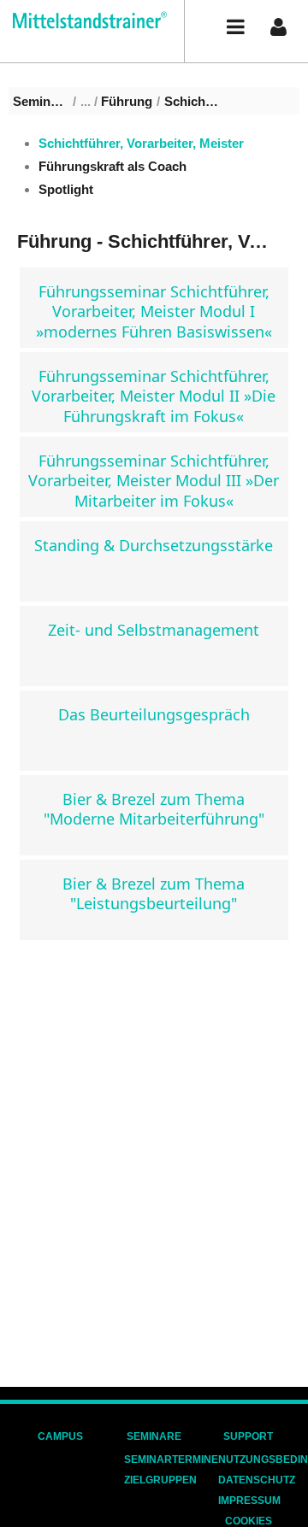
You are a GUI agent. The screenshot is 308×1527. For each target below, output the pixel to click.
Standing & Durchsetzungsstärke (153, 545)
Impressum (249, 1500)
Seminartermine (171, 1459)
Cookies (248, 1521)
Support (248, 1436)
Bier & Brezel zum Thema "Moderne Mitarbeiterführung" (154, 809)
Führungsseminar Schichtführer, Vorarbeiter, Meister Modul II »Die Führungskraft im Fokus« (153, 396)
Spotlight (65, 189)
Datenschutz (256, 1480)
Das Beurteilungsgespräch (154, 714)
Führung (126, 101)
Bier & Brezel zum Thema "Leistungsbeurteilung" (153, 893)
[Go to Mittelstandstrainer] (83, 20)
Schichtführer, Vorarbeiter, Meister (192, 101)
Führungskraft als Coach (112, 166)
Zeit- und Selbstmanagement (153, 630)
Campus (60, 1436)
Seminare (40, 101)
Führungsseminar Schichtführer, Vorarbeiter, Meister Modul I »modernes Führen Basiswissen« (154, 311)
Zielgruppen (160, 1480)
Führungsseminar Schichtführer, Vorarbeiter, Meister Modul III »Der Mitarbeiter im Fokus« (153, 480)
